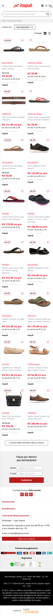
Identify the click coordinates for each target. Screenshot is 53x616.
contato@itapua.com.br (18, 533)
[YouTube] (31, 494)
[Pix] (49, 553)
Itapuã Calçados (22, 5)
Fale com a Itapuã (26, 538)
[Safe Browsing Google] (17, 564)
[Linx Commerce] (30, 610)
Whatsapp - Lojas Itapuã (13, 520)
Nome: (13, 467)
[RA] (40, 564)
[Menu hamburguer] (3, 6)
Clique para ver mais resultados (26, 442)
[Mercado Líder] (31, 564)
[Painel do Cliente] (46, 5)
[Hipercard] (32, 553)
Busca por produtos (14, 21)
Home (4, 21)
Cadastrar (26, 480)
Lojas (42, 5)
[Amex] (44, 553)
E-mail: (13, 473)
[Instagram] (26, 494)
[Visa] (19, 553)
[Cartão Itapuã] (8, 553)
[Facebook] (22, 494)
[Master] (25, 553)
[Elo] (38, 553)
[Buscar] (47, 14)
